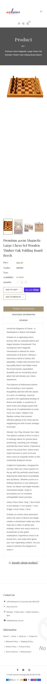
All (22, 46)
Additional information (23, 315)
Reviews (23, 320)
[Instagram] (29, 670)
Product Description (23, 309)
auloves (19, 268)
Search (6, 636)
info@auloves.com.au (15, 621)
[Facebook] (17, 670)
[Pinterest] (23, 670)
